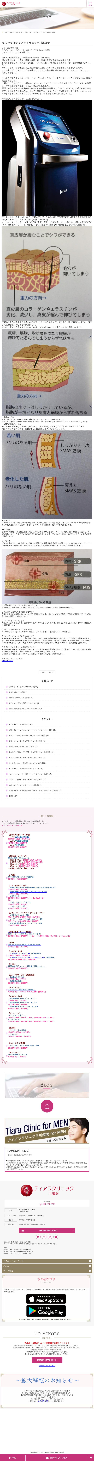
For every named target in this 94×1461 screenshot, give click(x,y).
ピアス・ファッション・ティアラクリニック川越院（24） (29, 736)
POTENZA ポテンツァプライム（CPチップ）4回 (27, 957)
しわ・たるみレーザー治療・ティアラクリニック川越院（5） (31, 774)
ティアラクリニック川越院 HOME (13, 32)
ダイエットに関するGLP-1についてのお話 (24, 703)
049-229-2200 (7, 661)
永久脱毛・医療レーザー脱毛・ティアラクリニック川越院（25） (32, 752)
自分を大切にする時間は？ (18, 692)
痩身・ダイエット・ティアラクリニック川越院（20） (28, 741)
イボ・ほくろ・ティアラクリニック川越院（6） (26, 785)
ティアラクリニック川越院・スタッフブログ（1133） (28, 763)
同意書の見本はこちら (47, 1366)
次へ (50, 672)
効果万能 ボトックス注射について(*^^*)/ (23, 687)
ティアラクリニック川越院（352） (21, 725)
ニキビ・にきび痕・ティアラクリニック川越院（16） (28, 780)
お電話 (14, 1458)
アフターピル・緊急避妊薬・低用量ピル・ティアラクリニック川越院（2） (35, 790)
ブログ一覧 (28, 32)
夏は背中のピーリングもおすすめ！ (21, 698)
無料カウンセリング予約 (48, 1230)
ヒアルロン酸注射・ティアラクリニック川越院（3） (27, 757)
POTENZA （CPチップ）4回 (20, 953)
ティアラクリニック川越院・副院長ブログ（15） (26, 769)
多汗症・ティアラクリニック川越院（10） (24, 746)
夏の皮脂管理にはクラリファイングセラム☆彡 (25, 709)
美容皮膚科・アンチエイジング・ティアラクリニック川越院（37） (33, 730)
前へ (43, 672)
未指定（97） (13, 796)
